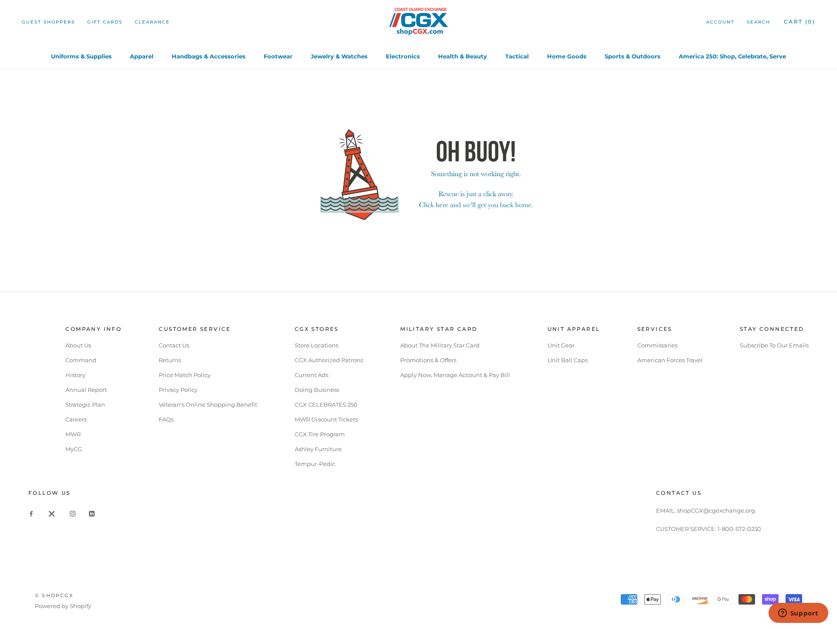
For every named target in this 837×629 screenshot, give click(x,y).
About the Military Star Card (440, 345)
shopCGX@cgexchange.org (716, 510)
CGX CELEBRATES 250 (326, 404)
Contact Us (174, 345)
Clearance (152, 22)
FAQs (166, 419)
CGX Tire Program (320, 434)
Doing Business (317, 390)
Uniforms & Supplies (81, 56)
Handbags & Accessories (208, 56)
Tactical (517, 56)
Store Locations (316, 345)
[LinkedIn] (92, 513)
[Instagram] (72, 513)
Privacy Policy (178, 390)
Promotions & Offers (428, 360)
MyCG (73, 449)
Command (80, 360)
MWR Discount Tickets (326, 419)
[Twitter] (52, 513)
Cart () (799, 21)
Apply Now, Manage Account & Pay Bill (455, 375)
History (75, 375)
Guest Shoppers (48, 22)
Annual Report (86, 390)
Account (720, 22)
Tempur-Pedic (315, 464)
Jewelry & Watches (339, 56)
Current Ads (311, 375)
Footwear (278, 56)
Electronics (403, 56)
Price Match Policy (185, 375)
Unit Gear (561, 345)
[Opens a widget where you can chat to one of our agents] (798, 614)
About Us (78, 345)
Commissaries (657, 345)
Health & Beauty (462, 56)
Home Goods (566, 56)
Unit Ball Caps (568, 360)
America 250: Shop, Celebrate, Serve (732, 56)
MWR (73, 434)
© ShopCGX (54, 595)
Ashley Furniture (318, 449)
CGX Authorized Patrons (329, 360)
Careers (76, 419)
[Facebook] (31, 513)
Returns (170, 360)
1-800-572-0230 (739, 528)
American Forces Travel (670, 360)
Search (758, 22)
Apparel (141, 56)
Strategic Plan (85, 404)
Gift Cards (104, 22)
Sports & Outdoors (632, 56)
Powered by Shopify (63, 605)
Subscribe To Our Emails (774, 345)
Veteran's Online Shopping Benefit (208, 404)
